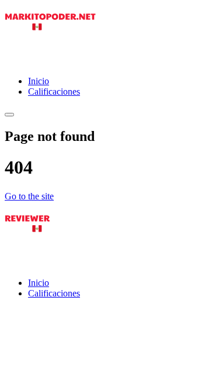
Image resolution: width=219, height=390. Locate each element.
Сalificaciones (54, 91)
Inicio (38, 81)
